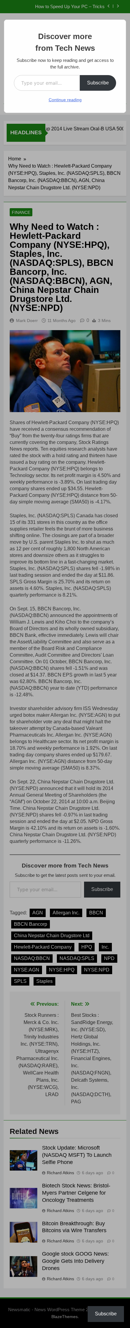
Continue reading (65, 99)
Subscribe (98, 82)
